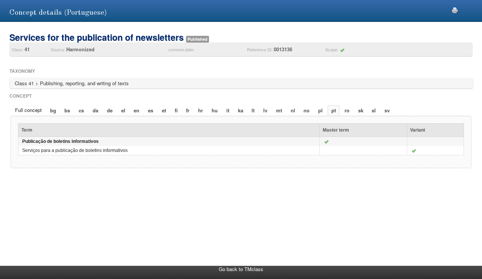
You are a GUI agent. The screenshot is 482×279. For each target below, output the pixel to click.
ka (240, 110)
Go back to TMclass (241, 269)
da (95, 110)
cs (81, 110)
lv (265, 110)
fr (187, 110)
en (136, 110)
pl (320, 110)
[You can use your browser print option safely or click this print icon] (455, 9)
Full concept (28, 109)
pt (333, 110)
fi (176, 110)
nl (293, 110)
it (227, 110)
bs (67, 110)
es (150, 110)
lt (253, 110)
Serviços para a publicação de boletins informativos (75, 150)
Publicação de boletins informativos (60, 141)
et (164, 110)
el (123, 110)
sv (387, 110)
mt (279, 110)
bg (53, 110)
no (307, 110)
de (110, 110)
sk (360, 110)
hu (215, 110)
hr (200, 110)
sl (374, 110)
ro (347, 110)
